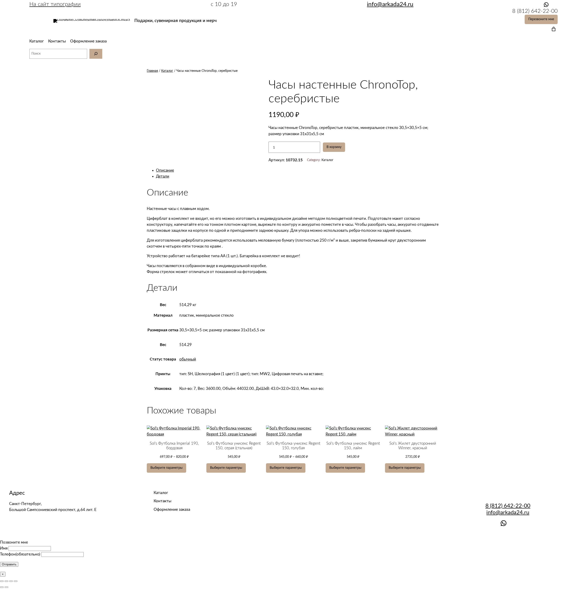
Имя (4, 548)
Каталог (36, 41)
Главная (152, 71)
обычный (187, 359)
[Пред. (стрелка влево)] (2, 587)
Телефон (20, 554)
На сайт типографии (55, 4)
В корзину (334, 147)
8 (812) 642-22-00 (507, 506)
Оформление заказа (88, 41)
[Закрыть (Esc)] (2, 581)
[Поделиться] (6, 581)
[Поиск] (95, 54)
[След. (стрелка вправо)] (6, 587)
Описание (165, 170)
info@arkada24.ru (507, 512)
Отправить (9, 564)
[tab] (298, 170)
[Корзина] (553, 29)
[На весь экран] (11, 581)
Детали (162, 176)
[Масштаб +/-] (15, 581)
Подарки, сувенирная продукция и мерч (175, 21)
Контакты (57, 41)
